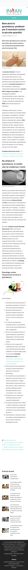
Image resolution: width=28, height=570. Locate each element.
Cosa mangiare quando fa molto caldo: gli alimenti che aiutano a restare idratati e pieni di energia (16, 486)
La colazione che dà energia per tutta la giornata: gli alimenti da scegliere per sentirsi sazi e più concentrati (16, 497)
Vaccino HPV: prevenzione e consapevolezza (14, 476)
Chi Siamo (6, 565)
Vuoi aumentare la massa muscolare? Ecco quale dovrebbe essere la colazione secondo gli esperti (16, 508)
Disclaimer (14, 567)
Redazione (12, 565)
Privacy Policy (19, 565)
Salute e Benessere (10, 440)
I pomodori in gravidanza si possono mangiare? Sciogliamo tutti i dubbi (12, 154)
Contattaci (14, 555)
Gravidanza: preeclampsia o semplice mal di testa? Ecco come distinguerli (14, 361)
